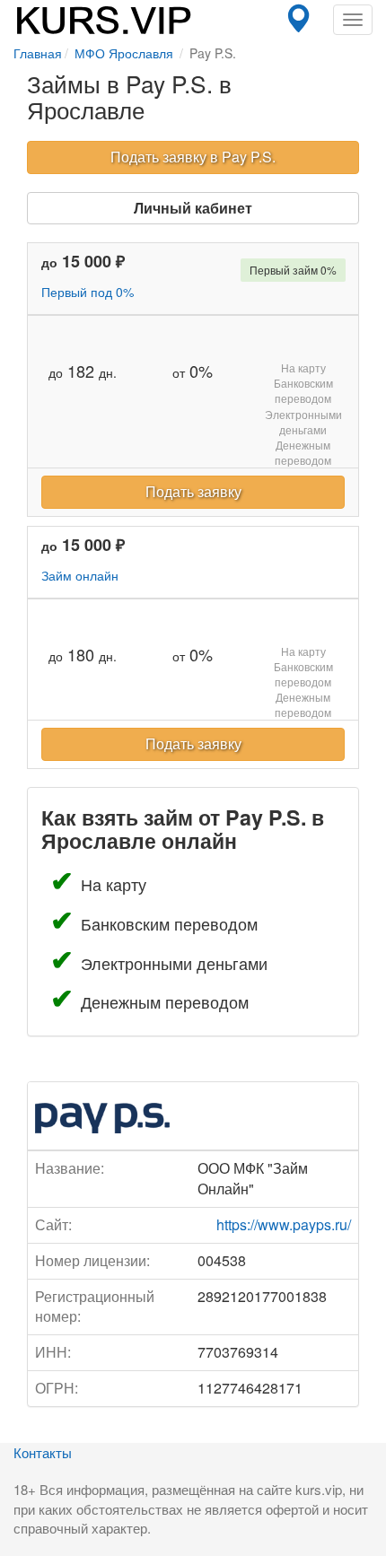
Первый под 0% (87, 292)
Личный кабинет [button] (193, 207)
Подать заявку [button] (193, 491)
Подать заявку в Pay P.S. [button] (193, 156)
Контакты (42, 1452)
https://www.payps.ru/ (283, 1224)
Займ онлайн (79, 575)
